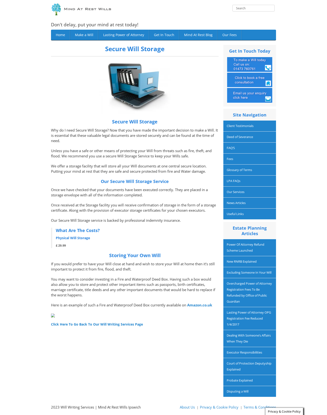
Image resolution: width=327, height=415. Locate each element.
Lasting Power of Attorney (123, 35)
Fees (230, 159)
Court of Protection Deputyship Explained (249, 366)
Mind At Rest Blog (198, 35)
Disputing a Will (237, 391)
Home (60, 35)
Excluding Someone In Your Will (249, 272)
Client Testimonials (240, 126)
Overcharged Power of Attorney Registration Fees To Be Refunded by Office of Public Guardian (249, 292)
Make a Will (84, 35)
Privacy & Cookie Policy (219, 407)
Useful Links (235, 214)
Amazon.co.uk (199, 305)
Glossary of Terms (239, 170)
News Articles (236, 203)
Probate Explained (240, 380)
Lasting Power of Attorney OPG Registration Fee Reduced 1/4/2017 (249, 318)
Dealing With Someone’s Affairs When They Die (249, 338)
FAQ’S (231, 148)
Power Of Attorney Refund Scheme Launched (245, 247)
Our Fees (229, 35)
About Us (187, 407)
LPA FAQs (233, 181)
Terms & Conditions (259, 407)
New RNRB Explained (242, 261)
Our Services (235, 192)
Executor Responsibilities (244, 352)
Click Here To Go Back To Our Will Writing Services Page (97, 324)
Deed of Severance (240, 137)
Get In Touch (164, 35)
